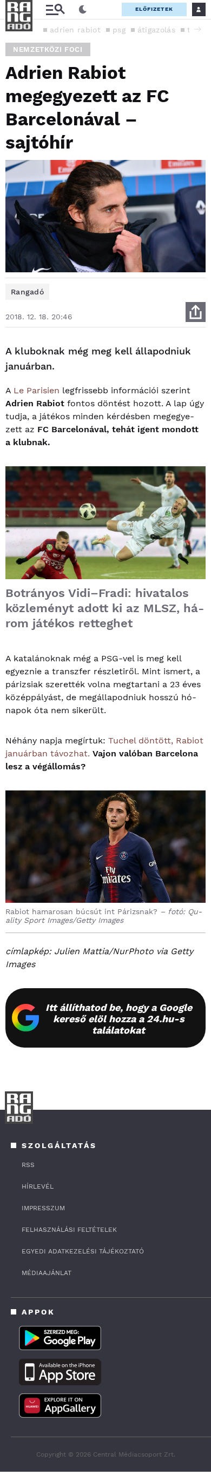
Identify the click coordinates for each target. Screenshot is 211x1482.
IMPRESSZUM (43, 1208)
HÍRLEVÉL (38, 1186)
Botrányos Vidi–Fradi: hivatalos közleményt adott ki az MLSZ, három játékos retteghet (104, 608)
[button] (197, 29)
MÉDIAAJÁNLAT (46, 1273)
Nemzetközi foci (48, 49)
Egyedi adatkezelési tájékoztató (83, 1251)
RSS (28, 1165)
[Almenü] (55, 9)
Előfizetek (154, 9)
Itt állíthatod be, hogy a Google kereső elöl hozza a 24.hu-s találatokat (118, 1019)
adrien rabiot (75, 29)
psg (119, 29)
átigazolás (156, 29)
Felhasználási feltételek (69, 1229)
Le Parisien (37, 390)
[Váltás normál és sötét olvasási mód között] (82, 9)
